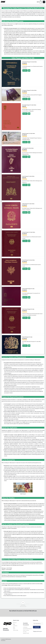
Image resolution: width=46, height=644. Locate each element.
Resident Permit (26, 633)
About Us (14, 622)
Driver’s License (26, 630)
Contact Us (15, 625)
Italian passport (41, 15)
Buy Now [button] (25, 70)
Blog (14, 624)
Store (14, 628)
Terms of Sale (15, 630)
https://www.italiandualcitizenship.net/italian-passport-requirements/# (17, 588)
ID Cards (24, 631)
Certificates (25, 627)
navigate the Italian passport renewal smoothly (26, 13)
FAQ (14, 627)
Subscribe (37, 627)
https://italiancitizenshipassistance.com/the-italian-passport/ (15, 595)
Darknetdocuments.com (27, 562)
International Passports (27, 628)
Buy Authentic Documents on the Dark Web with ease (23, 610)
